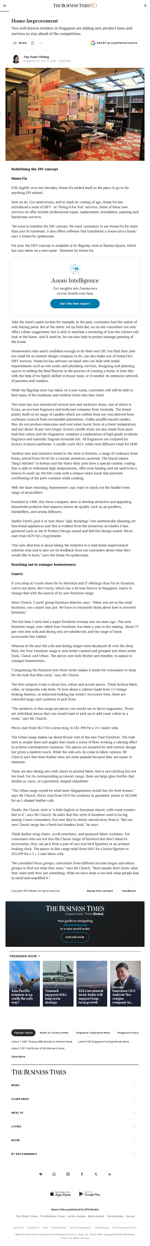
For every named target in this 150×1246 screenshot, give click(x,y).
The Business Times (52, 1216)
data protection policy (124, 1227)
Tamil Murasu (115, 1216)
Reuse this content (100, 891)
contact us (33, 1227)
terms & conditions (80, 1227)
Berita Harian (96, 1216)
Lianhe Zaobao (76, 1216)
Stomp (130, 1216)
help (45, 1227)
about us (19, 1227)
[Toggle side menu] (4, 5)
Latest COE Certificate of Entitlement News (37, 1048)
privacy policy (59, 1227)
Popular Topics (23, 1032)
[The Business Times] (71, 6)
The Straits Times (27, 1216)
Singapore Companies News (93, 1032)
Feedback (129, 891)
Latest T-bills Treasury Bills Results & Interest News (41, 1041)
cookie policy (102, 1227)
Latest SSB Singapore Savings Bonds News (103, 1041)
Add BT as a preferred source (117, 43)
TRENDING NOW (23, 956)
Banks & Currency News (54, 1032)
